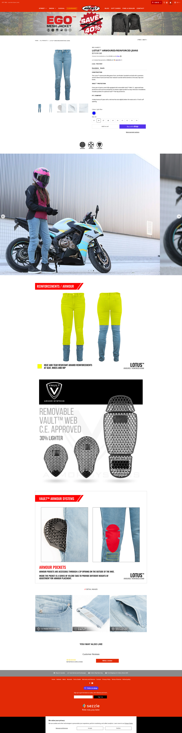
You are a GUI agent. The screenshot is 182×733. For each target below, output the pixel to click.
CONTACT (140, 8)
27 (103, 120)
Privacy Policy (106, 679)
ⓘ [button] (121, 60)
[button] (177, 2)
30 (117, 120)
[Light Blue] (94, 113)
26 (98, 120)
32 (127, 120)
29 (113, 120)
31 (122, 120)
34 (136, 120)
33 (132, 120)
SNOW (51, 8)
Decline (118, 728)
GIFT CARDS (116, 8)
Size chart (99, 64)
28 (108, 120)
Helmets (58, 679)
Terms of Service (116, 679)
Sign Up (100, 697)
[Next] (179, 216)
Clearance (71, 8)
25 (94, 120)
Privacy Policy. (129, 723)
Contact (98, 679)
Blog (107, 8)
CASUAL (61, 8)
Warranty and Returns (88, 679)
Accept (90, 728)
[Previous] (3, 216)
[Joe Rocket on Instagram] (92, 683)
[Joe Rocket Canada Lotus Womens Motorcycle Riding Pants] (62, 74)
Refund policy (126, 679)
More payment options (132, 132)
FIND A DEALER (129, 8)
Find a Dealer (77, 679)
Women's (69, 679)
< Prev (139, 39)
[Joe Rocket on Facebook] (90, 683)
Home (36, 40)
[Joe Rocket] (91, 8)
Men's (64, 679)
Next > (145, 39)
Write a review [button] (107, 661)
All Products (44, 40)
